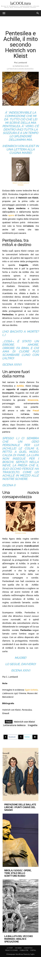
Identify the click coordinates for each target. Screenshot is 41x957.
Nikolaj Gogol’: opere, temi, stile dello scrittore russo (18, 873)
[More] (34, 737)
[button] (38, 13)
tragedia (32, 725)
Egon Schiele (31, 690)
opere (11, 215)
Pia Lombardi (20, 62)
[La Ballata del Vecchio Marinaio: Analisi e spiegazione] (20, 906)
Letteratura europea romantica (20, 69)
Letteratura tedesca (14, 725)
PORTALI (33, 950)
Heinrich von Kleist (24, 721)
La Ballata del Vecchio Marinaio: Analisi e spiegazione (18, 939)
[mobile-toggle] (4, 13)
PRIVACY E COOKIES (11, 950)
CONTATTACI (28, 948)
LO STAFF (10, 948)
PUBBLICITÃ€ (24, 950)
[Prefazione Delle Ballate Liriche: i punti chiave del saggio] (20, 774)
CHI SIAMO (18, 948)
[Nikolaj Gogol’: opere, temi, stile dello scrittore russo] (20, 840)
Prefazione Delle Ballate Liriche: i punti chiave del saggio (20, 807)
